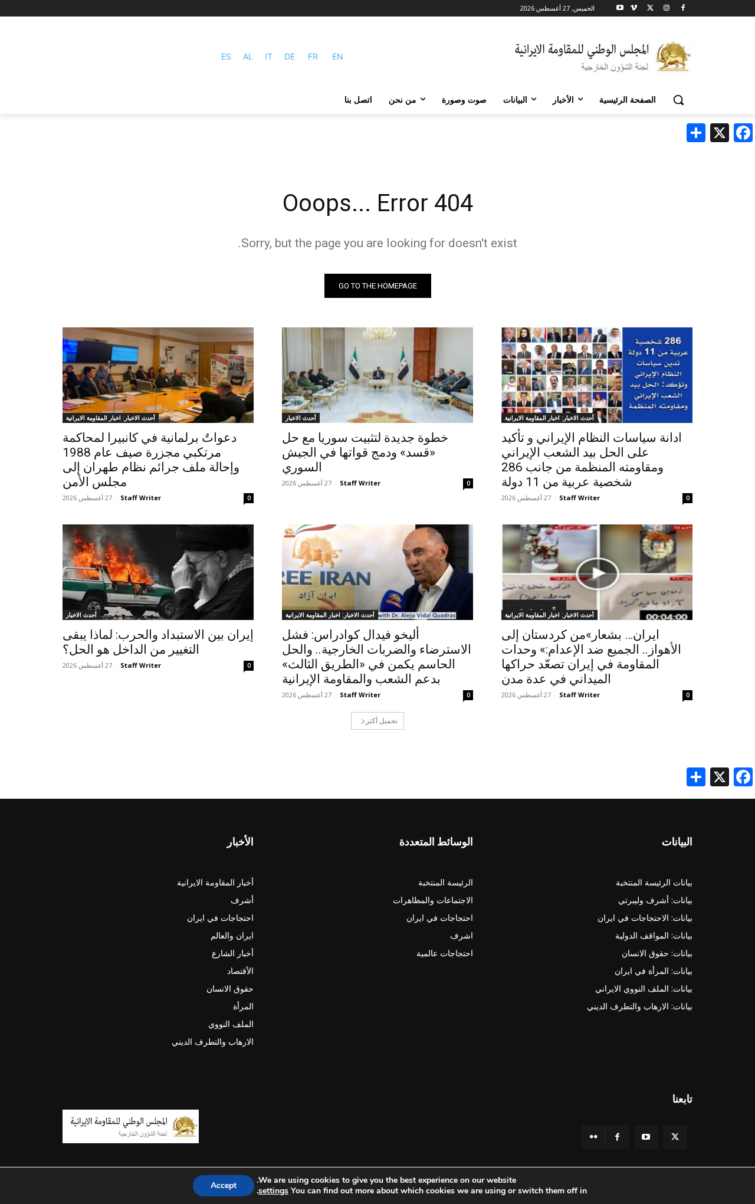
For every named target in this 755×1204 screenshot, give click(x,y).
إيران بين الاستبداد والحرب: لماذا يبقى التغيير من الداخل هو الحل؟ (158, 642)
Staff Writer (579, 497)
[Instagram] (666, 8)
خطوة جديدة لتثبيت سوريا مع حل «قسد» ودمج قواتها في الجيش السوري (365, 452)
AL (248, 56)
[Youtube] (620, 8)
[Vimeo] (634, 8)
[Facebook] (683, 8)
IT (269, 56)
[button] (678, 100)
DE (289, 56)
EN (337, 56)
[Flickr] (593, 1137)
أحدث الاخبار (300, 418)
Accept (224, 1185)
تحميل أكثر (382, 721)
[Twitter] (675, 1137)
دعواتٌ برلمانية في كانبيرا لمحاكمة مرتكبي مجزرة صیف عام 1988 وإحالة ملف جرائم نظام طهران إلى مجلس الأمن (151, 460)
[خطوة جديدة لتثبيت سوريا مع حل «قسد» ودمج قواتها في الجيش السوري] (377, 375)
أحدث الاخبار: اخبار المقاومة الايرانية (549, 418)
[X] (650, 8)
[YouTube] (646, 1137)
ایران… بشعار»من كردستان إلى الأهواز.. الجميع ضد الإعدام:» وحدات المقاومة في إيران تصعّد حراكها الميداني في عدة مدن (591, 657)
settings (273, 1191)
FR (313, 56)
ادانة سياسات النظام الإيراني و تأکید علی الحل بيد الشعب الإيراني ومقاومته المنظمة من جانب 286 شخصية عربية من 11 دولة (591, 460)
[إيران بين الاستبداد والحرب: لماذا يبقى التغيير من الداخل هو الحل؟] (158, 572)
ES (226, 56)
